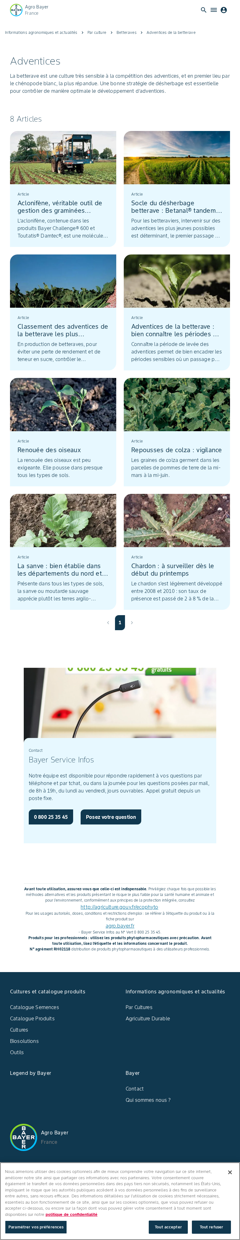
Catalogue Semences (34, 1007)
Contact (135, 1089)
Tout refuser (211, 1227)
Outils (17, 1052)
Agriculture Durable (148, 1018)
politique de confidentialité (72, 1214)
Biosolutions (24, 1041)
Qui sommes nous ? (148, 1100)
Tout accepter (168, 1227)
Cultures (19, 1030)
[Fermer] (230, 1172)
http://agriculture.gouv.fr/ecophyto (119, 907)
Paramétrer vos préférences (35, 1227)
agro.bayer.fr (120, 926)
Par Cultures (139, 1007)
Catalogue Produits (32, 1018)
